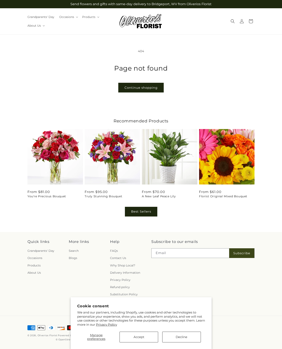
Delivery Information (125, 272)
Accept (139, 337)
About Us (34, 272)
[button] (68, 17)
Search (74, 251)
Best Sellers (141, 211)
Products (34, 265)
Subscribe (241, 253)
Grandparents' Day (40, 251)
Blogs (73, 258)
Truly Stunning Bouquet (103, 196)
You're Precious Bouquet (46, 196)
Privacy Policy (106, 325)
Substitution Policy (124, 294)
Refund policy (120, 287)
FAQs (114, 251)
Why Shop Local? (122, 265)
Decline (181, 337)
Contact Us (118, 258)
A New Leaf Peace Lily (159, 196)
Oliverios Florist (47, 335)
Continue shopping (141, 88)
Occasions (34, 258)
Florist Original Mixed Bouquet (223, 196)
